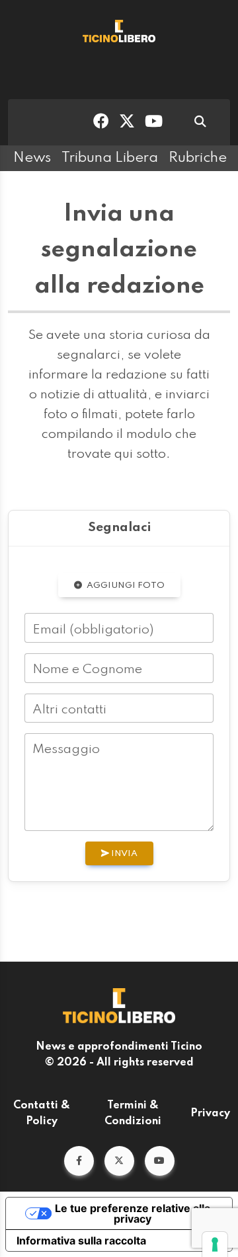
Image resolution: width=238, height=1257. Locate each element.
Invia (123, 853)
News (32, 158)
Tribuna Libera (109, 158)
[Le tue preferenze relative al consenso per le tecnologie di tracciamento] (214, 1244)
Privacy (210, 1113)
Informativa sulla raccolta (81, 1240)
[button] (79, 1161)
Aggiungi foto (125, 585)
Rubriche (198, 158)
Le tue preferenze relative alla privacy (132, 1213)
